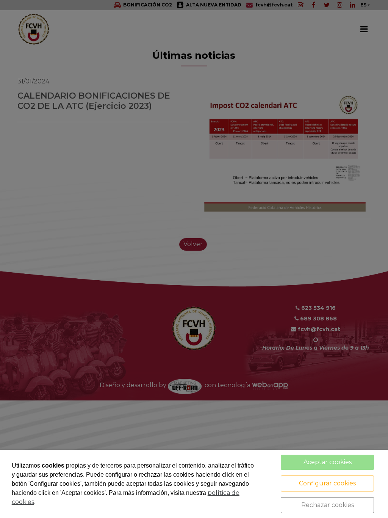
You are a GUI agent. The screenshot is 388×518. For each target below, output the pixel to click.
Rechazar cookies (327, 505)
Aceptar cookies (328, 462)
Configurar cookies (327, 483)
